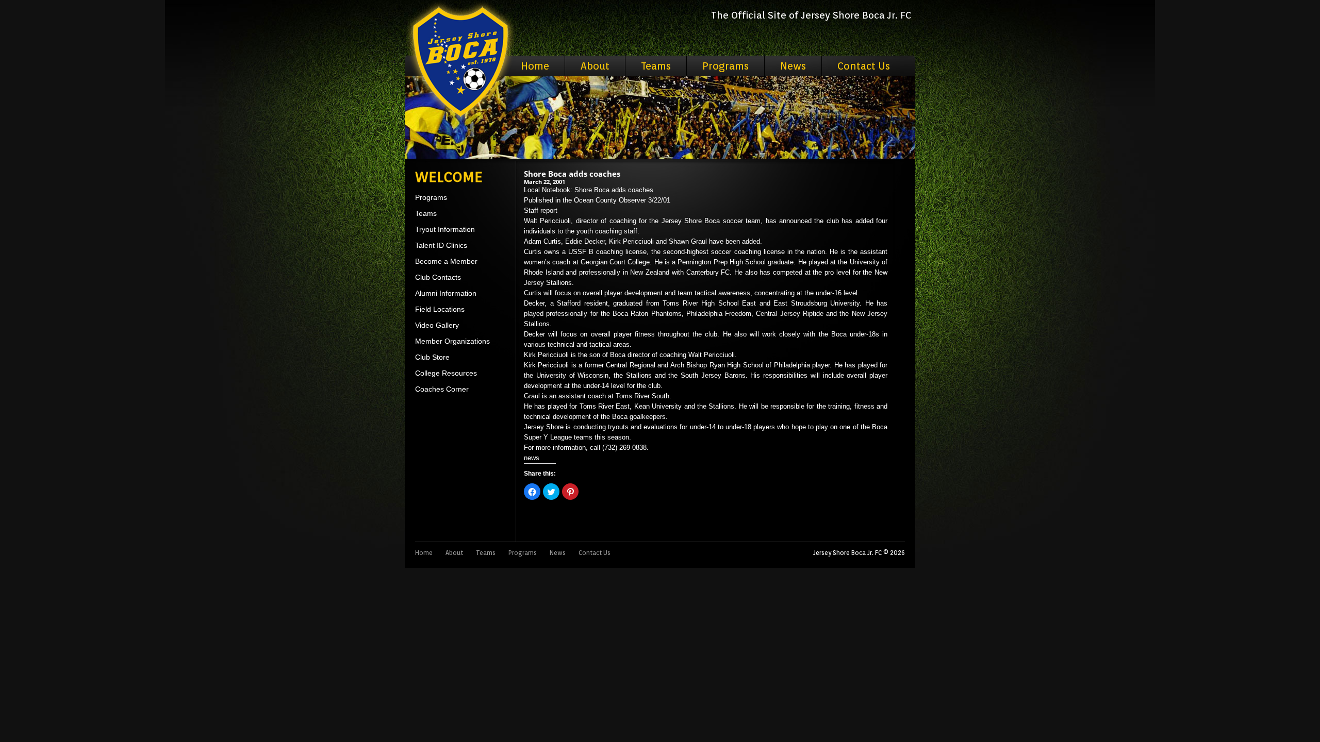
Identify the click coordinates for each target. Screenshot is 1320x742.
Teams (656, 66)
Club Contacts (438, 277)
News (793, 66)
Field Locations (440, 309)
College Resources (446, 373)
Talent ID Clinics (441, 245)
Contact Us (863, 66)
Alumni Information (445, 293)
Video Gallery (437, 325)
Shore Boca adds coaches (572, 173)
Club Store (432, 357)
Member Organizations (452, 341)
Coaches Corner (442, 389)
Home (535, 66)
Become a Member (446, 261)
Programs (725, 66)
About (595, 66)
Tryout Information (445, 229)
